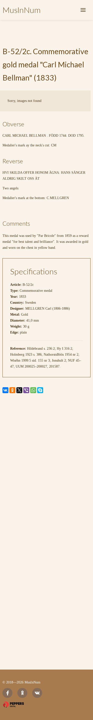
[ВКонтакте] (5, 390)
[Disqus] (46, 465)
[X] (19, 390)
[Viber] (26, 390)
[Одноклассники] (12, 390)
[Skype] (40, 390)
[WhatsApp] (33, 390)
